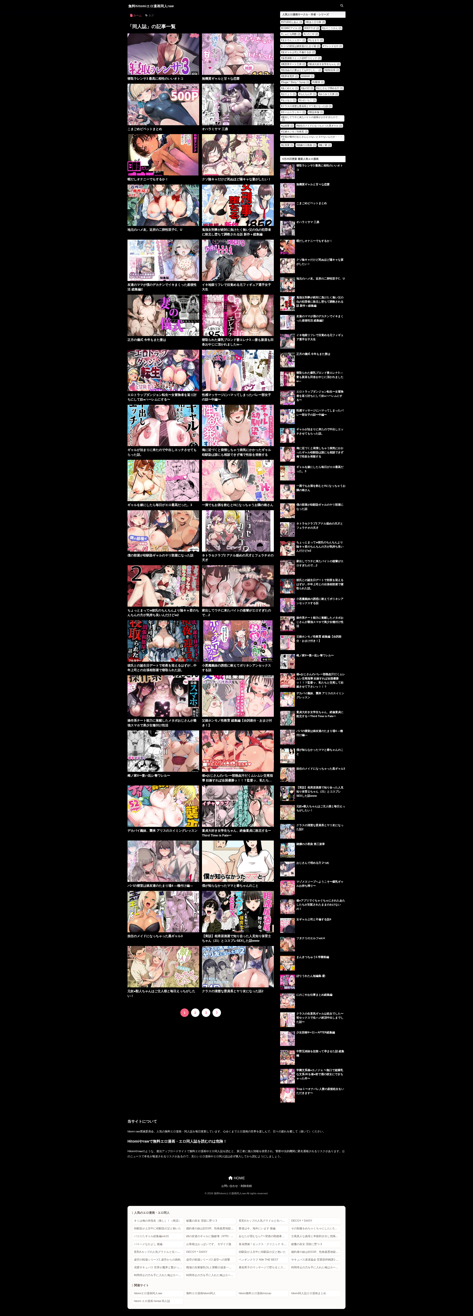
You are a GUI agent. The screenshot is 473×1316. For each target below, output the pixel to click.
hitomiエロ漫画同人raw (148, 1293)
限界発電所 (290, 76)
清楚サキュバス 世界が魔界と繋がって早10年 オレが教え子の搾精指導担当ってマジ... (159, 1267)
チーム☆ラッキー (293, 112)
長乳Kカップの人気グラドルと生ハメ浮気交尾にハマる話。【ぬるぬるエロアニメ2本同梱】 (263, 1220)
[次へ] (216, 1012)
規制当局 (332, 70)
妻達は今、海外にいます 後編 (257, 1228)
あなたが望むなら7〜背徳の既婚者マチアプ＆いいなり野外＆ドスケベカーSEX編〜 (263, 1236)
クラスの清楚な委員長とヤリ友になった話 (307, 106)
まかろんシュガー (293, 40)
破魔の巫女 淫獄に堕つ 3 (201, 1220)
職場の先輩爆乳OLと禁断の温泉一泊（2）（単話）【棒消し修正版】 (211, 1267)
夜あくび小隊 (316, 22)
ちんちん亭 (308, 94)
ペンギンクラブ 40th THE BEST (258, 1259)
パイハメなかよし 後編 (148, 1244)
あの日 (307, 88)
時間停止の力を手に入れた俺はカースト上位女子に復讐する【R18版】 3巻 (211, 1275)
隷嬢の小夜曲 (307, 145)
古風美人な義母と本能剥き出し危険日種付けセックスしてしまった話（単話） (316, 1236)
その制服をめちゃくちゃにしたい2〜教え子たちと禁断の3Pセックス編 (316, 1228)
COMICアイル (291, 28)
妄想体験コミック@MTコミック (301, 58)
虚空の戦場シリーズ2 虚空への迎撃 (208, 1259)
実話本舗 (316, 112)
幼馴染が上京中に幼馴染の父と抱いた (157, 1228)
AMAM (308, 76)
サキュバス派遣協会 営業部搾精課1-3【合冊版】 (316, 1259)
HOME (239, 1178)
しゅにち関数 (291, 34)
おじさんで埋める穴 (330, 88)
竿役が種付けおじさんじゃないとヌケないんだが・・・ (312, 138)
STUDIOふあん (292, 22)
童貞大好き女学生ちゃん (325, 64)
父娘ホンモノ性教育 (295, 131)
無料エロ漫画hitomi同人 (201, 1293)
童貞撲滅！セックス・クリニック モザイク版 (263, 1244)
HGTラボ (312, 28)
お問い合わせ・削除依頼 (236, 1185)
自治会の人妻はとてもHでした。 (301, 70)
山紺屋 (287, 125)
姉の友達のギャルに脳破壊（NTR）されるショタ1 (211, 1236)
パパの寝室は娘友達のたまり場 (301, 46)
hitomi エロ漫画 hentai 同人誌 (152, 1301)
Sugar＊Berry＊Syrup (295, 82)
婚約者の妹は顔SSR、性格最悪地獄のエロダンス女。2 (211, 1228)
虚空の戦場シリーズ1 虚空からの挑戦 (157, 1259)
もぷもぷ (289, 100)
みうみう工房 (329, 94)
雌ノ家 (325, 145)
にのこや (311, 34)
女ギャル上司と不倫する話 (298, 52)
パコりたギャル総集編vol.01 (151, 1236)
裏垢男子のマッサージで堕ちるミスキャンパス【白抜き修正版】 (263, 1267)
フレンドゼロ (333, 46)
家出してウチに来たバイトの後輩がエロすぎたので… (311, 118)
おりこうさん (332, 28)
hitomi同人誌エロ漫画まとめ (308, 1293)
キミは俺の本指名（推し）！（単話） (157, 1220)
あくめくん (290, 88)
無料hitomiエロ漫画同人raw (151, 6)
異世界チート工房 (293, 64)
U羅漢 (319, 82)
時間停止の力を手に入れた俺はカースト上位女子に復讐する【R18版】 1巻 (316, 1267)
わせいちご (308, 100)
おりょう (289, 94)
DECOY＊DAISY (301, 1220)
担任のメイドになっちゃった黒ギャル (320, 125)
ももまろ (316, 40)
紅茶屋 (287, 145)
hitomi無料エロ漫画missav (255, 1293)
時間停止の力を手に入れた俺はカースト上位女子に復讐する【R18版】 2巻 (159, 1275)
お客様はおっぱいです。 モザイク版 (208, 1244)
